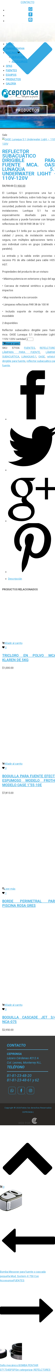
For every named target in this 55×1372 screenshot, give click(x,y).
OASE (41, 356)
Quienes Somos (15, 48)
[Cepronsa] (20, 98)
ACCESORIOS (19, 61)
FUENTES (11, 70)
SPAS (9, 65)
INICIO (9, 43)
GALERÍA (11, 83)
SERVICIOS (18, 57)
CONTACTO (27, 2)
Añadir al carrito (12, 344)
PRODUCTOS (13, 79)
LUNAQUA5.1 (28, 356)
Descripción (15, 578)
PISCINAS (11, 52)
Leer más (10, 888)
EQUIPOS (11, 74)
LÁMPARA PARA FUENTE (21, 352)
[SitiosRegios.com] (34, 1123)
